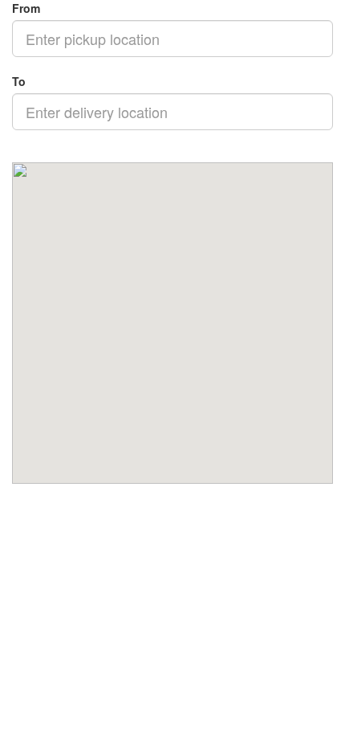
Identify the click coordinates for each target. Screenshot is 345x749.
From (26, 8)
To (19, 81)
